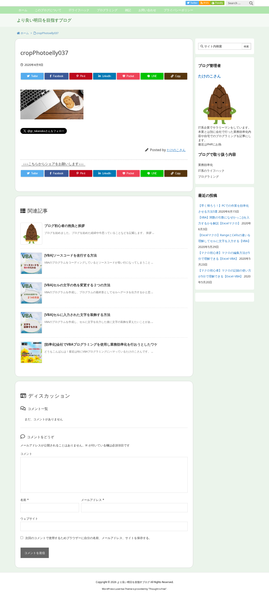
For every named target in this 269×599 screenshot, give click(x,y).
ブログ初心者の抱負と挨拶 (64, 225)
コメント (26, 454)
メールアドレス (92, 500)
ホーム (25, 33)
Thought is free (157, 588)
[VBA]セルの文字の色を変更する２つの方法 (77, 285)
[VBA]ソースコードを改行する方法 (70, 255)
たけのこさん (176, 150)
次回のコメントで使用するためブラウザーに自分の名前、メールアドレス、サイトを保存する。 (88, 538)
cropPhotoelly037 (47, 33)
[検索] (251, 3)
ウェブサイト (29, 518)
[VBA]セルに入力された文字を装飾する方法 (77, 314)
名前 (24, 500)
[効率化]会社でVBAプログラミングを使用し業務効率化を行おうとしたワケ (100, 344)
